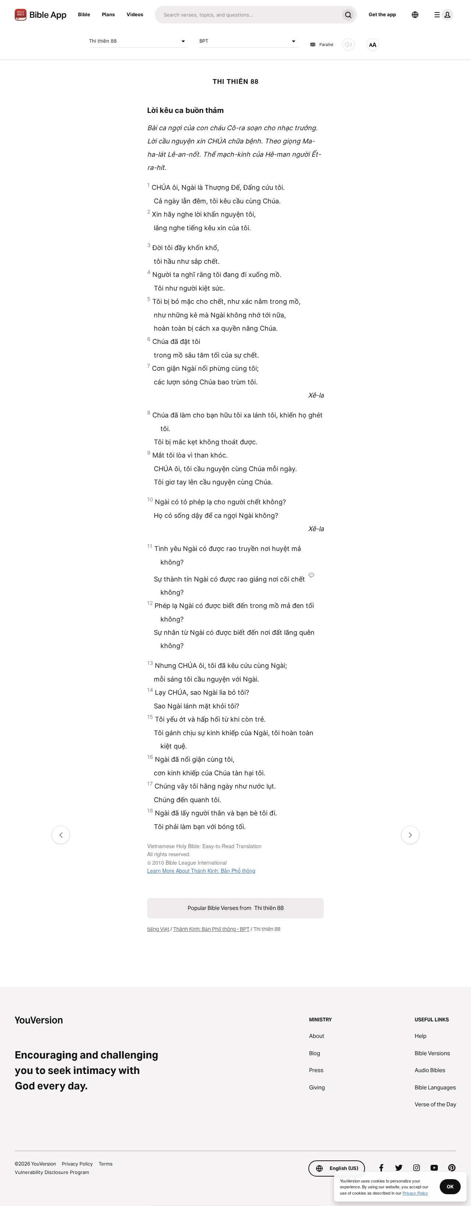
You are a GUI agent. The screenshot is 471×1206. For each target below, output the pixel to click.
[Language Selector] (415, 14)
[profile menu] (442, 14)
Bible (84, 14)
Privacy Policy (77, 1164)
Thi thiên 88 (103, 41)
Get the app (382, 14)
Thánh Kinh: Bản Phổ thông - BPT (211, 929)
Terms (106, 1164)
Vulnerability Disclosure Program (52, 1172)
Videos (135, 14)
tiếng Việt (158, 929)
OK (450, 1186)
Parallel (326, 44)
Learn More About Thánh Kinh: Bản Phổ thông (201, 870)
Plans (108, 14)
